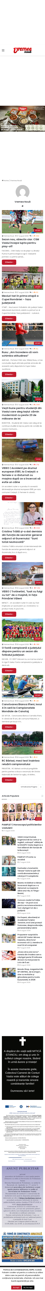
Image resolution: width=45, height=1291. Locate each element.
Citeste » (9, 262)
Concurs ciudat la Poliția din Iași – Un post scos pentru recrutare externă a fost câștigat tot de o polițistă (30, 905)
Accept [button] (16, 1287)
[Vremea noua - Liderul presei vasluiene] (22, 50)
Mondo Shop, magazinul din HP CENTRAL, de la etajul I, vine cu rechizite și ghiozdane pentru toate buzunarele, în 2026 (30, 974)
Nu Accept (28, 1287)
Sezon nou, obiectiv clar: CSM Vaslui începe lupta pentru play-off (20, 243)
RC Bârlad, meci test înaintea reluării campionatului (21, 762)
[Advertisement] (22, 22)
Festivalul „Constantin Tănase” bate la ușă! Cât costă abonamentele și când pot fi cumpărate (29, 872)
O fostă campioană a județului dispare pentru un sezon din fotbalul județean (21, 651)
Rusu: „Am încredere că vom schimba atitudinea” (20, 353)
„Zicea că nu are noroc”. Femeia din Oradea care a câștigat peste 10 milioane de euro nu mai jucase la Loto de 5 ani (30, 957)
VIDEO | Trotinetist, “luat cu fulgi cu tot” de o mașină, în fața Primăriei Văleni (22, 595)
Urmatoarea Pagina (29, 787)
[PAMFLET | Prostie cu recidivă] (9, 860)
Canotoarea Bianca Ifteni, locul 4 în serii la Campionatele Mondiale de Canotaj (22, 708)
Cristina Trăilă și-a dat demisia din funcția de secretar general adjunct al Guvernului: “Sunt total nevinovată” (22, 537)
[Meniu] (3, 51)
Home (6, 180)
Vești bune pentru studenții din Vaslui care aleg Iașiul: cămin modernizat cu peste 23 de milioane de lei (22, 413)
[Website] (22, 206)
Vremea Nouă (22, 201)
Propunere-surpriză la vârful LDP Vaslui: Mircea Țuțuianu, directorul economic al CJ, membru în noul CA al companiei (30, 939)
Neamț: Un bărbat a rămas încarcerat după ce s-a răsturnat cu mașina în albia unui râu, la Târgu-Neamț (30, 888)
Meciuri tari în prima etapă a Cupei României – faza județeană (20, 299)
